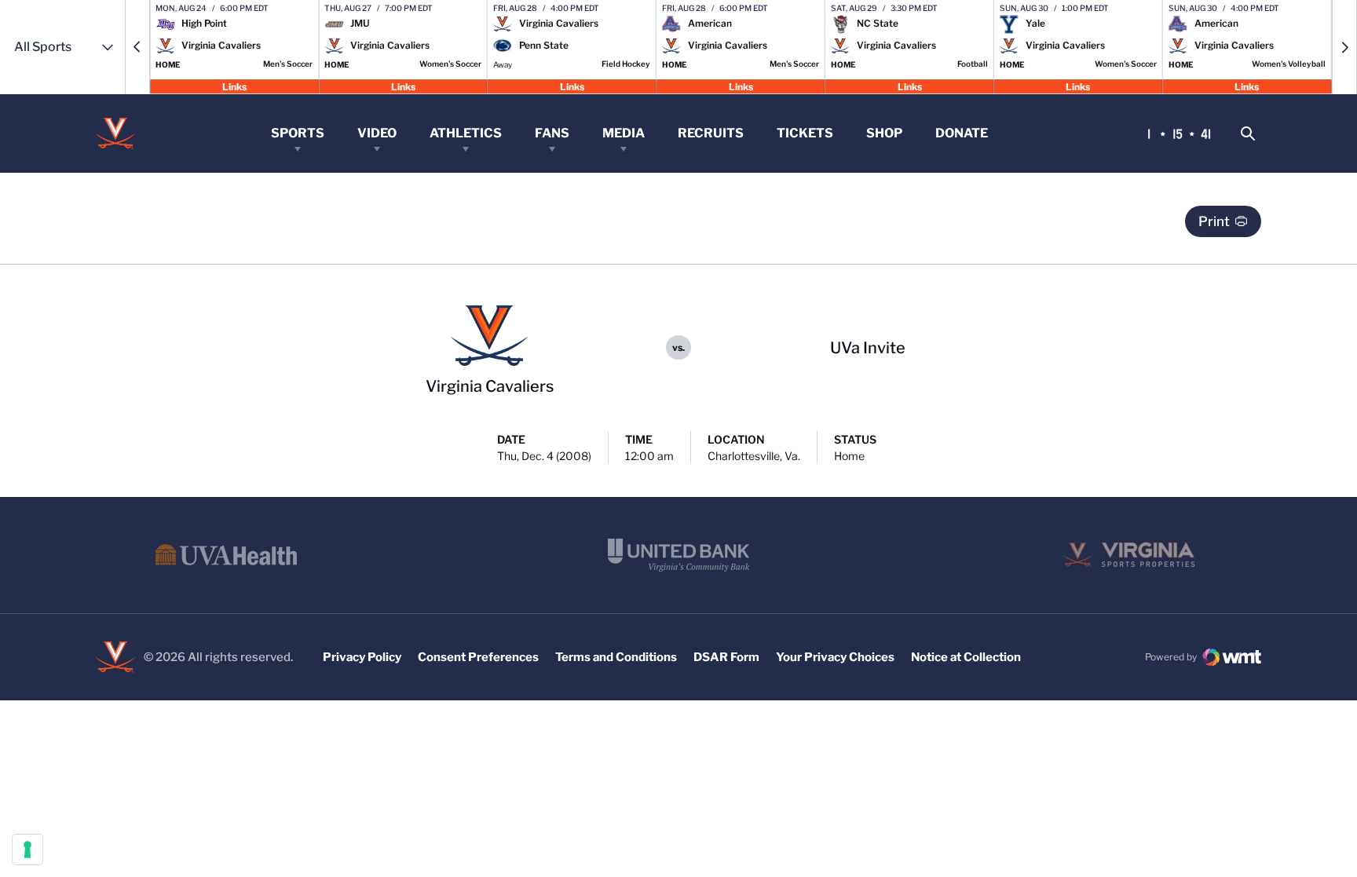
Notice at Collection (966, 657)
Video (377, 133)
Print (1214, 221)
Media (623, 133)
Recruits (711, 133)
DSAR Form (726, 657)
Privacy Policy (362, 657)
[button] (137, 47)
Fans (552, 133)
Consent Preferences (478, 657)
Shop (884, 133)
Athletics (466, 133)
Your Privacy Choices (835, 657)
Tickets (805, 133)
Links (234, 86)
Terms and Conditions (616, 657)
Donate (961, 133)
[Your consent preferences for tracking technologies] (27, 849)
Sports (297, 133)
